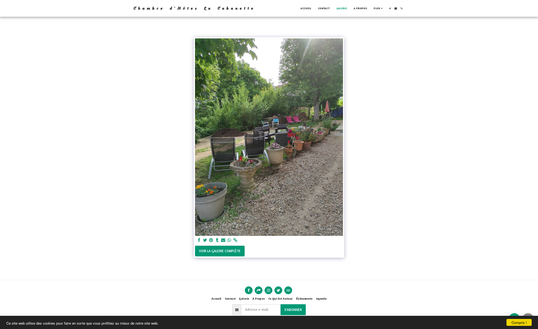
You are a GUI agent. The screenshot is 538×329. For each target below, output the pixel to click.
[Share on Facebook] (199, 240)
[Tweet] (205, 240)
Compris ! (519, 322)
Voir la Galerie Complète (220, 251)
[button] (390, 8)
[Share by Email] (223, 240)
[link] (235, 240)
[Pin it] (211, 240)
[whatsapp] (229, 240)
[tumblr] (217, 240)
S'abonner (293, 310)
